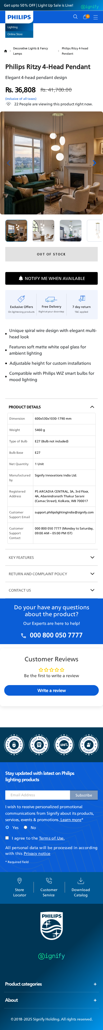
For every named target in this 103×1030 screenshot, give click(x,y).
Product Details (25, 407)
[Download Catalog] (81, 880)
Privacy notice (37, 853)
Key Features (21, 557)
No (33, 827)
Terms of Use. (52, 838)
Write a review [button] (52, 690)
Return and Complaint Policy (38, 573)
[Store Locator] (19, 880)
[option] (16, 231)
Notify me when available (55, 278)
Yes (15, 827)
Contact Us (20, 590)
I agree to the (38, 838)
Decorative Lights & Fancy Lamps (30, 51)
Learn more (70, 819)
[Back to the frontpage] (8, 51)
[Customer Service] (49, 880)
